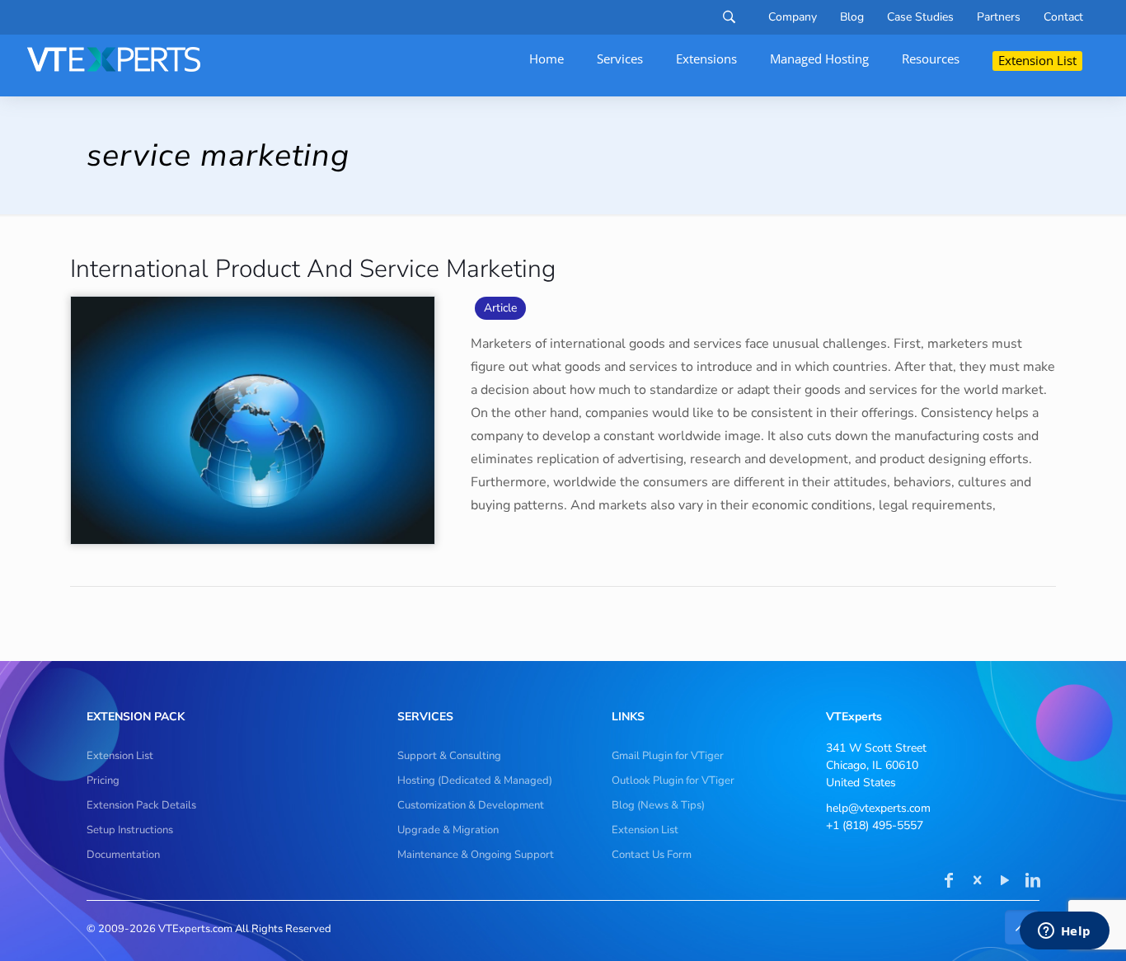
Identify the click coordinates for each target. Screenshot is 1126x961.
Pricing (103, 780)
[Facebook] (948, 882)
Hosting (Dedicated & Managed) (474, 780)
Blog (852, 17)
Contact (1063, 17)
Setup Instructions (130, 830)
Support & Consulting (449, 755)
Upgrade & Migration (448, 830)
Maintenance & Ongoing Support (475, 854)
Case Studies (920, 17)
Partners (998, 17)
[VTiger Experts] (113, 59)
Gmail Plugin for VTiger (668, 755)
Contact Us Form (652, 854)
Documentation (123, 854)
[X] (976, 882)
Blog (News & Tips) (658, 805)
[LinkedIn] (1032, 882)
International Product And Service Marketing (313, 269)
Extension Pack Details (141, 805)
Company (792, 17)
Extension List (120, 755)
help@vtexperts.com (878, 808)
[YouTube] (1004, 882)
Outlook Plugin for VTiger (673, 780)
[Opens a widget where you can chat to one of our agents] (1064, 932)
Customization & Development (470, 805)
